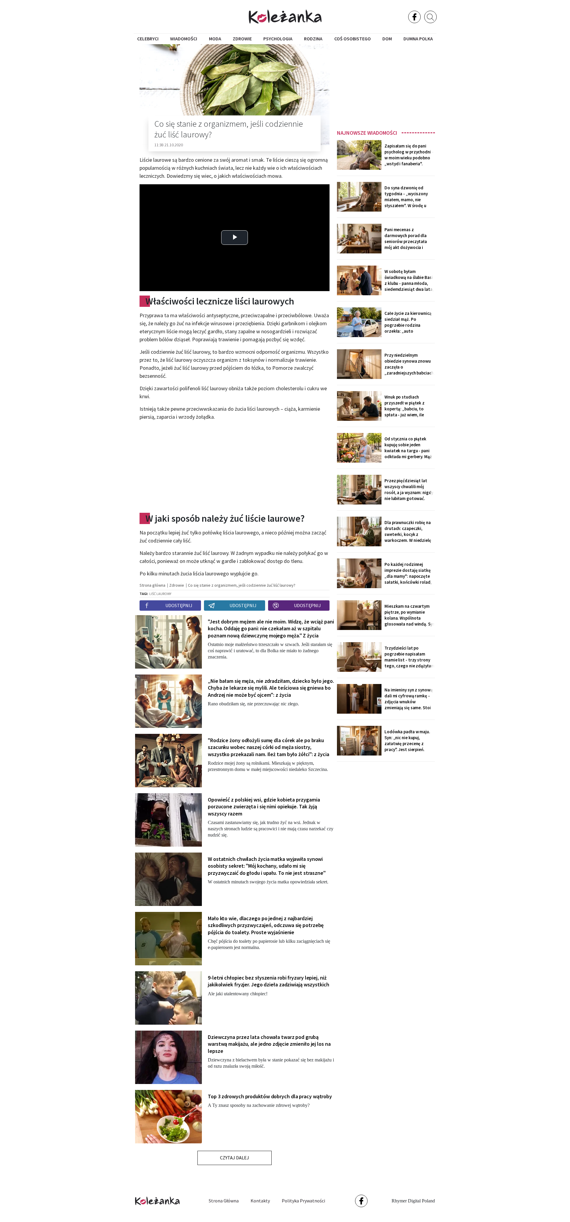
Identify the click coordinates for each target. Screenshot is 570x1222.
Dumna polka (418, 39)
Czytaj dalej (234, 1158)
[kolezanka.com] (285, 16)
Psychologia (277, 39)
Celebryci (148, 39)
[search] (430, 17)
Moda (215, 39)
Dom (387, 39)
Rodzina (313, 39)
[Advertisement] (386, 85)
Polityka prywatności (303, 1201)
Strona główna (224, 1201)
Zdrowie (242, 39)
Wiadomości (183, 39)
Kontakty (260, 1201)
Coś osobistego (352, 39)
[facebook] (414, 17)
